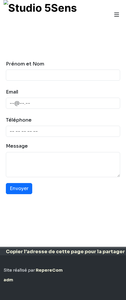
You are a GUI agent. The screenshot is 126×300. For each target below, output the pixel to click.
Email (12, 92)
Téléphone (19, 120)
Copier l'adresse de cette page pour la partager (65, 252)
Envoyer (19, 188)
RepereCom (49, 270)
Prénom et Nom (25, 64)
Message (17, 146)
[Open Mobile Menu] (116, 14)
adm (8, 279)
